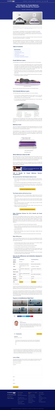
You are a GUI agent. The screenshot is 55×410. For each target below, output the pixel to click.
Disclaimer (40, 400)
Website (14, 383)
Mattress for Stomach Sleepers (32, 397)
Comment (14, 364)
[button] (47, 1)
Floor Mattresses (30, 402)
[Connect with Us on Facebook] (7, 398)
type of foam (22, 186)
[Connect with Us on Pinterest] (11, 398)
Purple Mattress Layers (18, 51)
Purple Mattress (39, 33)
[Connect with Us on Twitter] (8, 398)
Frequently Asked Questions (21, 403)
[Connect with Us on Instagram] (10, 398)
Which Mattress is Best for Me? (19, 55)
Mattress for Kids (30, 398)
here (21, 28)
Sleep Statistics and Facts (21, 397)
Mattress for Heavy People (31, 401)
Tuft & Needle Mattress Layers (19, 52)
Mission (40, 395)
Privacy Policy (40, 399)
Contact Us (40, 396)
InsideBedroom (11, 1)
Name (14, 376)
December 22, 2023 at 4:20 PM (18, 337)
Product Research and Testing (28, 28)
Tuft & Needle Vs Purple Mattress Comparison (21, 56)
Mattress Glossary (20, 402)
